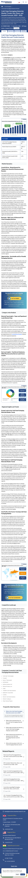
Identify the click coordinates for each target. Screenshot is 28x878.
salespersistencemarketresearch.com (15, 811)
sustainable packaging (17, 334)
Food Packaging (8, 6)
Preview (4, 31)
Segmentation (10, 31)
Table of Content (17, 31)
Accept (22, 874)
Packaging (16, 28)
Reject (17, 874)
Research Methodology (23, 31)
